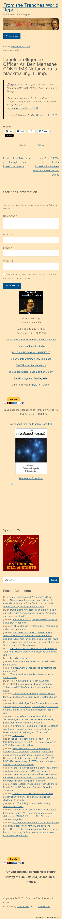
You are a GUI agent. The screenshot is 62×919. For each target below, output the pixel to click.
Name (6, 234)
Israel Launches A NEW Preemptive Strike (31, 597)
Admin (41, 145)
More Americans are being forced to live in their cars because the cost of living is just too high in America (30, 696)
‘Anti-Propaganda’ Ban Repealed (31, 378)
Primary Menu (12, 36)
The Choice (18, 735)
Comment (10, 215)
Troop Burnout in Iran (20, 658)
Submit (54, 580)
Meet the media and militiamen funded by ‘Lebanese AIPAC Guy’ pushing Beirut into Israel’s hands (28, 687)
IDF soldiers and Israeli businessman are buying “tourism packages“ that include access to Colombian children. (30, 651)
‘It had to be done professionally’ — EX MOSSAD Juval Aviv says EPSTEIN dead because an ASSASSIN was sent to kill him (29, 742)
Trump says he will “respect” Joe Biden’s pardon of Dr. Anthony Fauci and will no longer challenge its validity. (28, 796)
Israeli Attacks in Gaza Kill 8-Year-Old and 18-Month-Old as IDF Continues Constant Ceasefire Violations (30, 787)
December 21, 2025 (46, 115)
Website (8, 260)
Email (6, 247)
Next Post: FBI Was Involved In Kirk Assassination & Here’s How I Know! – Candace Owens (46, 166)
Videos (18, 50)
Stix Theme (44, 906)
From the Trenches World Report (30, 7)
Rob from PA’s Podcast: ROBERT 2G (31, 352)
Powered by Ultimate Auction (48, 917)
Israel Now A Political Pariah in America (29, 680)
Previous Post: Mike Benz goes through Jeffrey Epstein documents (16, 162)
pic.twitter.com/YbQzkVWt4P (22, 108)
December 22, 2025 (20, 46)
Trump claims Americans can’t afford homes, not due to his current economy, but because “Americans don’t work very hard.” (30, 613)
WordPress (23, 906)
